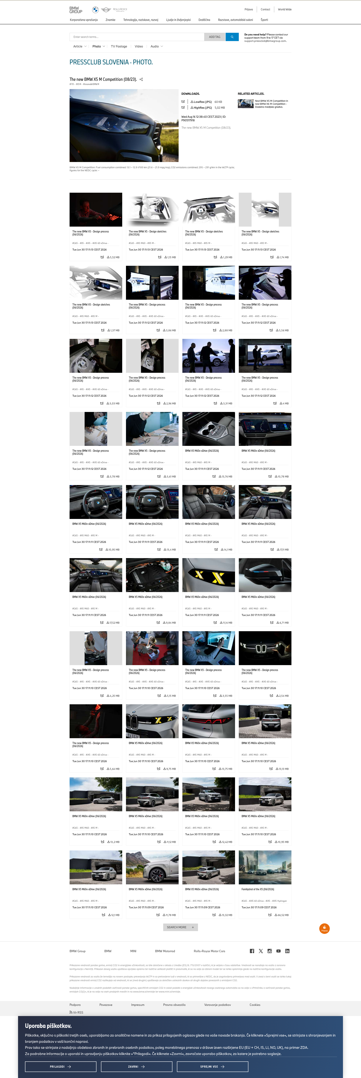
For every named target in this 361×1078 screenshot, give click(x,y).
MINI (133, 951)
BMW (107, 951)
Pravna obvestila (174, 1005)
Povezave (105, 1005)
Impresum (137, 1005)
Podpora (75, 1005)
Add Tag (214, 37)
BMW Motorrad (165, 951)
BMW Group (78, 951)
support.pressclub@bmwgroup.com (265, 41)
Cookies (255, 1005)
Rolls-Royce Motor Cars (209, 951)
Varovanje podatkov (217, 1005)
